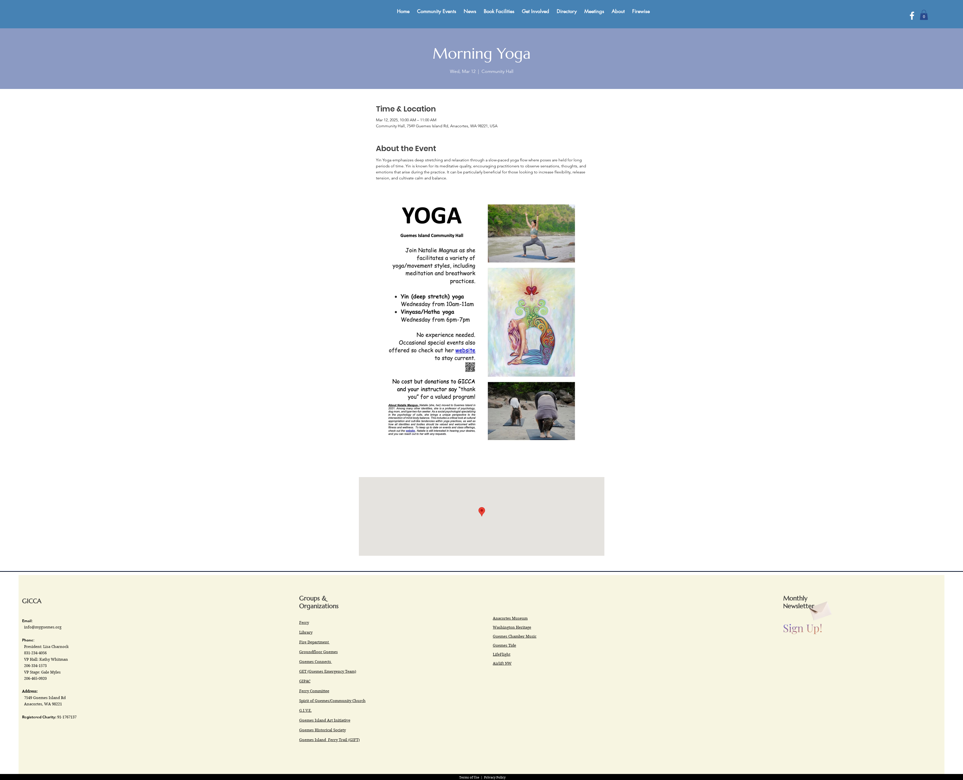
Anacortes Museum (510, 618)
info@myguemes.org (42, 627)
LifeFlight (501, 654)
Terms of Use (469, 777)
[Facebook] (912, 15)
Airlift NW (502, 663)
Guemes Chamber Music (514, 636)
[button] (924, 15)
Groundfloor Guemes (318, 652)
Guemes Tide (504, 645)
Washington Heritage (512, 627)
